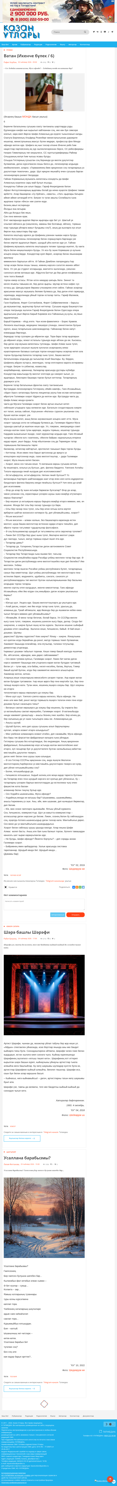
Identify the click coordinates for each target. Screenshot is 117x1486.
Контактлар (85, 44)
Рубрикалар (26, 44)
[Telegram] (112, 32)
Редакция (38, 44)
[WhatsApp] (80, 887)
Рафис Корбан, (10, 62)
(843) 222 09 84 (110, 1436)
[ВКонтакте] (73, 887)
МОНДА (27, 116)
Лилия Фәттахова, (12, 1164)
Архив (14, 44)
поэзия (13, 1376)
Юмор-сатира (13, 926)
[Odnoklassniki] (101, 32)
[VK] (97, 32)
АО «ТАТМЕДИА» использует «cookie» (16, 1475)
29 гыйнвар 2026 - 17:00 (27, 938)
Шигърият (11, 1152)
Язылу (62, 44)
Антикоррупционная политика (13, 1473)
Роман (10, 50)
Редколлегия (51, 44)
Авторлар (73, 44)
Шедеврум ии (77, 868)
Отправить (76, 915)
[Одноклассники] (77, 887)
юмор (13, 1126)
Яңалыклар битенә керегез (20, 1138)
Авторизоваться (57, 915)
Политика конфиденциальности (14, 1482)
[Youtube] (104, 32)
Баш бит (5, 44)
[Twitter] (93, 32)
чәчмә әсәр (15, 875)
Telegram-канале (51, 1132)
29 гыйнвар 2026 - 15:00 (30, 1164)
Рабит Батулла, (10, 938)
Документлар (88, 1416)
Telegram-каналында (55, 881)
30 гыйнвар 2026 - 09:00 (27, 62)
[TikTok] (108, 32)
